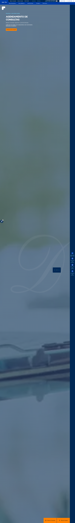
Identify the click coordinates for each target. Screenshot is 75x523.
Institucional (30, 3)
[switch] (51, 1)
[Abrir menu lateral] (74, 1)
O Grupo (38, 3)
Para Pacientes (12, 3)
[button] (2, 220)
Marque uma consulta (11, 29)
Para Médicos (22, 3)
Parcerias (45, 3)
